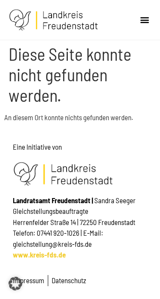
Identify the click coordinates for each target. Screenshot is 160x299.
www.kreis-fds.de (39, 254)
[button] (144, 20)
